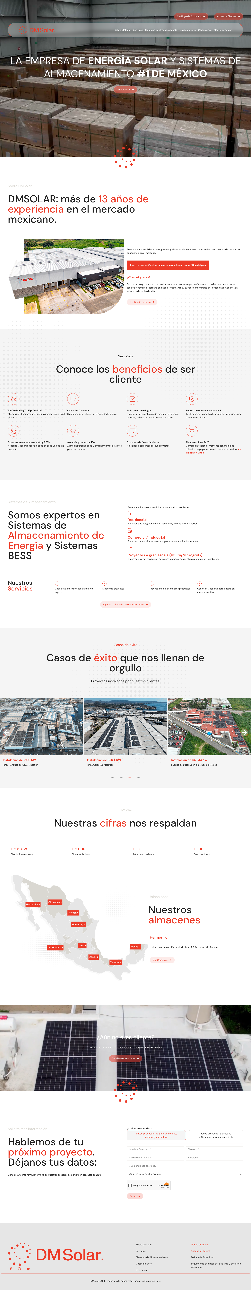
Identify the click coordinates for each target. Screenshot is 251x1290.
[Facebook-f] (11, 1269)
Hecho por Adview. (151, 1280)
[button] (6, 732)
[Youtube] (28, 1269)
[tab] (156, 1135)
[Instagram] (19, 1269)
